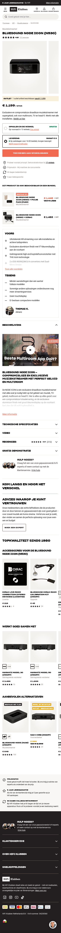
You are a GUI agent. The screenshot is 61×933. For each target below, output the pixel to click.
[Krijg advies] (53, 925)
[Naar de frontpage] (19, 9)
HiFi (13, 23)
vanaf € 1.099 (40, 99)
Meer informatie (52, 3)
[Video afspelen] (30, 350)
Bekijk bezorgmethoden (18, 144)
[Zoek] (6, 17)
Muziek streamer (22, 23)
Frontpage (6, 23)
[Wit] (9, 723)
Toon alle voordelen (14, 269)
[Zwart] (4, 652)
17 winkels (50, 163)
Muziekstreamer (9, 29)
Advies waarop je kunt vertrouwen (24, 501)
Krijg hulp (36, 470)
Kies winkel (34, 130)
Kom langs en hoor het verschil (23, 486)
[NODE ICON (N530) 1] (24, 67)
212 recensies (24, 37)
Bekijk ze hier (19, 119)
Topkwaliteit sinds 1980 (26, 514)
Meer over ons (40, 877)
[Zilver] (9, 652)
